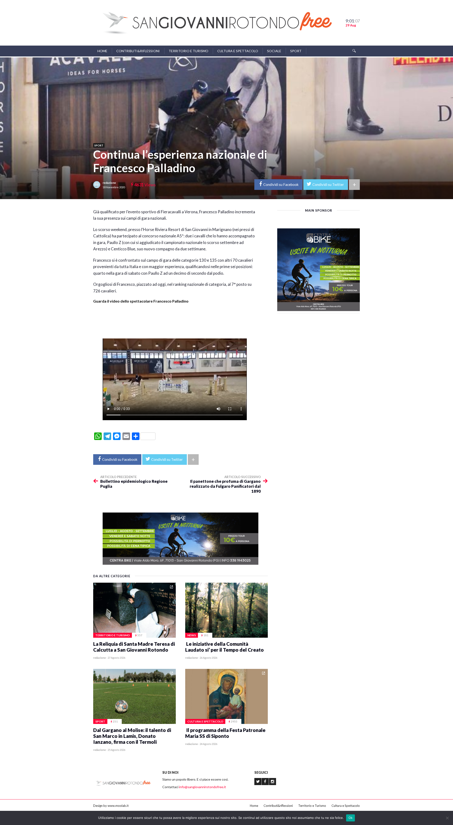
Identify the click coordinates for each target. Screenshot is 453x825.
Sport (296, 51)
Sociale (274, 51)
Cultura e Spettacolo (237, 51)
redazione (109, 182)
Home (102, 51)
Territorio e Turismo (188, 51)
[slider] (174, 321)
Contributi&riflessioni (138, 51)
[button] (174, 305)
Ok (350, 818)
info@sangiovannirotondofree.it (202, 787)
